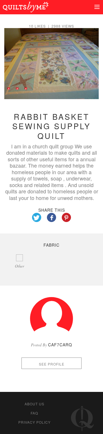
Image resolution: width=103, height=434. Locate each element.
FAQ (34, 413)
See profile (51, 364)
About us (34, 403)
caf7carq (60, 344)
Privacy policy (34, 422)
